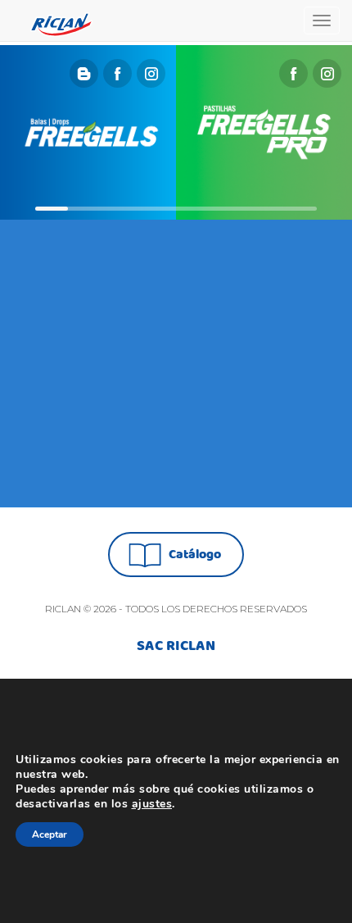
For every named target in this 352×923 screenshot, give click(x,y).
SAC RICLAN (176, 646)
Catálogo (195, 554)
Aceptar (49, 834)
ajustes (152, 804)
